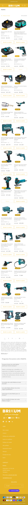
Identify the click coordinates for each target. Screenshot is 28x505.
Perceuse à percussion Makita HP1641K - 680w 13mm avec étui (20, 165)
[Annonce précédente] (2, 1)
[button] (2, 5)
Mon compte (6, 430)
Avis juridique (6, 445)
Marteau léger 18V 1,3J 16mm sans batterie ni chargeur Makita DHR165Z (7, 245)
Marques (5, 451)
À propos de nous (7, 454)
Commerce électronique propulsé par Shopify (17, 503)
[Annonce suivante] (25, 1)
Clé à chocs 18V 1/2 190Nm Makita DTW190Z (6, 165)
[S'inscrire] (21, 485)
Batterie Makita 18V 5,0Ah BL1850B (6, 32)
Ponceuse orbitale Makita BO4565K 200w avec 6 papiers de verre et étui (20, 218)
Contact (4, 433)
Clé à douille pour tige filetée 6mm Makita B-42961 (7, 113)
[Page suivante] (23, 338)
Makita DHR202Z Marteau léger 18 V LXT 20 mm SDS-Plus (7, 87)
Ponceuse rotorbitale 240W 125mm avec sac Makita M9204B (20, 324)
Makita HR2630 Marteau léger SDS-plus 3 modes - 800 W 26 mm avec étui (7, 138)
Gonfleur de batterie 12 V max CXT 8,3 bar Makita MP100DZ (20, 272)
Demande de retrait (7, 448)
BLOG (4, 457)
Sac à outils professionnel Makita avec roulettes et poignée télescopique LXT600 (20, 32)
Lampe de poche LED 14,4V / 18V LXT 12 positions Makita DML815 (7, 298)
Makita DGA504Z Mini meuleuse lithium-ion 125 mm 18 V (20, 113)
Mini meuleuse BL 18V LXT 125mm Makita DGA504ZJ (6, 218)
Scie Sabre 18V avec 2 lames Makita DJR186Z (20, 298)
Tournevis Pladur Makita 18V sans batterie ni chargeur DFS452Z (20, 60)
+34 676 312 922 (12, 475)
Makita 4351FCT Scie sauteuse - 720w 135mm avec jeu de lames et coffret (20, 191)
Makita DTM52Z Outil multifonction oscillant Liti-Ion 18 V (20, 245)
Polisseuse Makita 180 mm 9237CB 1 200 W (6, 272)
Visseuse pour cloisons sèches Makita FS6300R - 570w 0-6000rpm (20, 138)
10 (19, 338)
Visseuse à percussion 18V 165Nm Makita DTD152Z (6, 191)
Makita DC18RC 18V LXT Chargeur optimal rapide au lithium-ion (7, 60)
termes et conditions (7, 439)
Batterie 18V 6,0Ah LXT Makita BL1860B (20, 87)
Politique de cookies (7, 442)
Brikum (7, 503)
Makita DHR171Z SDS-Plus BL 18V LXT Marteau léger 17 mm (7, 324)
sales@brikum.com (7, 477)
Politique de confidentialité (9, 436)
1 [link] (4, 338)
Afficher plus (4, 353)
